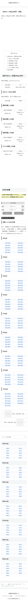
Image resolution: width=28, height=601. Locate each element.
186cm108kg (7, 384)
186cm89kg (20, 346)
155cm (20, 491)
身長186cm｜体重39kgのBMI (14, 56)
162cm (7, 508)
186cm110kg (7, 393)
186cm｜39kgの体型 (14, 58)
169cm (20, 515)
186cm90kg (7, 356)
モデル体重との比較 (14, 67)
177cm (20, 532)
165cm (20, 510)
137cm (20, 455)
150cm (7, 486)
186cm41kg (20, 261)
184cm (7, 549)
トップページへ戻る (7, 596)
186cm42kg (7, 264)
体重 (3, 210)
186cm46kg (7, 268)
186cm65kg (20, 304)
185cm (20, 549)
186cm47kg (20, 268)
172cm (7, 527)
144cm (7, 472)
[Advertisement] (14, 35)
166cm (7, 513)
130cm (7, 448)
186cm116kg (7, 400)
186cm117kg (20, 400)
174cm (7, 530)
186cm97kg (20, 363)
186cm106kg (7, 381)
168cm (7, 515)
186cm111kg (20, 393)
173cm (20, 527)
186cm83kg (20, 339)
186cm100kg (7, 374)
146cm (7, 474)
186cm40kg (7, 261)
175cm (20, 530)
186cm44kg (7, 266)
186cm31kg (20, 243)
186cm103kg (20, 377)
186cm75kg (20, 323)
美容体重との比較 (13, 63)
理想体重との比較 (13, 65)
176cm (7, 532)
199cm (20, 573)
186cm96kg (7, 363)
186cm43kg (20, 264)
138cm (7, 457)
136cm (7, 455)
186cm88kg (7, 346)
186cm (7, 551)
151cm (20, 486)
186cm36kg (7, 250)
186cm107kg (20, 381)
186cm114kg (7, 398)
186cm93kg (20, 358)
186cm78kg (7, 327)
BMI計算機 (10, 69)
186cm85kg (20, 342)
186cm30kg (7, 243)
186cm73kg (20, 320)
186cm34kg (7, 247)
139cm (20, 457)
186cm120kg (7, 405)
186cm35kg (20, 247)
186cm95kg (20, 360)
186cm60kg (7, 299)
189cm (20, 553)
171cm (20, 525)
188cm (7, 553)
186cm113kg (20, 396)
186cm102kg (7, 377)
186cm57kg (20, 287)
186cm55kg (20, 285)
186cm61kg (20, 299)
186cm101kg (20, 374)
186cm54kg (7, 285)
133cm (20, 450)
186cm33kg (20, 245)
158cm (7, 496)
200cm (7, 575)
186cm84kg (7, 342)
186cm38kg (7, 252)
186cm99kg (20, 365)
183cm (20, 546)
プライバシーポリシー (20, 596)
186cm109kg (20, 384)
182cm (7, 546)
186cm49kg (20, 271)
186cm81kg (20, 337)
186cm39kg (20, 252)
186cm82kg (7, 339)
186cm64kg (7, 304)
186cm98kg (7, 365)
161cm (20, 506)
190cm (7, 563)
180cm (7, 544)
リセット (19, 213)
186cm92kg (7, 358)
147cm (20, 474)
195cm (20, 568)
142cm (7, 470)
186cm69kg (20, 308)
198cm (7, 573)
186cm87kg (20, 344)
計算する (7, 213)
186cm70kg (7, 318)
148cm (7, 477)
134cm (7, 453)
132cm (7, 450)
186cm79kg (20, 327)
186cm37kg (20, 250)
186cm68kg (7, 308)
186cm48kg (7, 271)
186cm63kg (20, 301)
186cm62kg (7, 301)
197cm (20, 570)
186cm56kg (7, 287)
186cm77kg (20, 325)
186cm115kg (20, 398)
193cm (20, 566)
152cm (7, 489)
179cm (20, 534)
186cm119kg (20, 403)
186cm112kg (7, 396)
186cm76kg (7, 325)
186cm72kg (7, 320)
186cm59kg (20, 290)
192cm (7, 566)
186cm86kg (7, 344)
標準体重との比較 (13, 61)
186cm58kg (7, 290)
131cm (20, 448)
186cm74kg (7, 323)
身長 (3, 206)
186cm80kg (7, 337)
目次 (12, 53)
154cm (7, 491)
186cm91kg (20, 356)
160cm (7, 506)
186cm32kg (7, 245)
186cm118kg (7, 403)
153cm (20, 489)
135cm (20, 453)
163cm (20, 508)
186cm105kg (20, 379)
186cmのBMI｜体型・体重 (8, 217)
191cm (20, 563)
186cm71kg (20, 318)
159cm (20, 496)
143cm (20, 470)
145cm (20, 472)
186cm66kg (7, 306)
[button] (25, 437)
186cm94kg (7, 360)
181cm (20, 544)
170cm (7, 525)
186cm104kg (7, 379)
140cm (7, 467)
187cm (20, 551)
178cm (7, 534)
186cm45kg (20, 266)
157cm (20, 493)
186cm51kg (20, 280)
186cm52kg (7, 283)
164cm (7, 510)
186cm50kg (7, 280)
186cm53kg (20, 283)
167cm (20, 513)
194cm (7, 568)
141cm (20, 467)
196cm (7, 570)
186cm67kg (20, 306)
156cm (7, 493)
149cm (20, 477)
